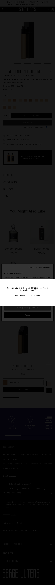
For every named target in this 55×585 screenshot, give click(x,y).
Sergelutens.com (27, 290)
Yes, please (20, 295)
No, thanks (35, 295)
